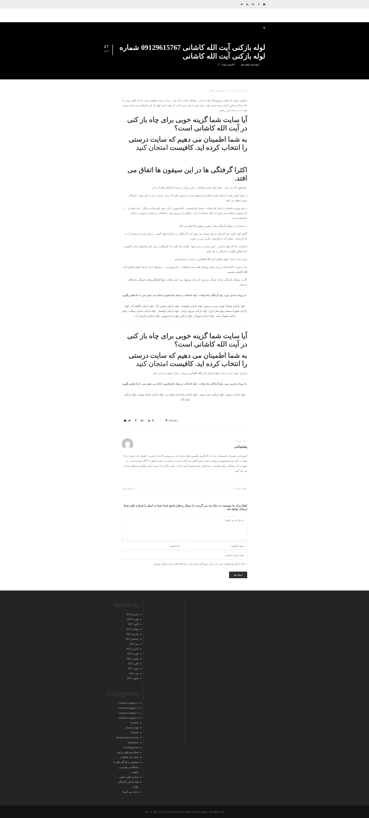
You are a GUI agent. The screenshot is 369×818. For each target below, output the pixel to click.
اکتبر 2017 (133, 624)
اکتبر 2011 (133, 663)
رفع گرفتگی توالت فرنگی (151, 279)
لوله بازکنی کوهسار (191, 306)
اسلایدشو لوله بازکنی (127, 752)
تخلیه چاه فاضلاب (129, 757)
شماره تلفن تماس (129, 776)
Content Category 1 (128, 703)
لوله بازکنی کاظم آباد (142, 306)
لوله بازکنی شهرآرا (204, 315)
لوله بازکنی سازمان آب (147, 315)
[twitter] (242, 4)
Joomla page (132, 727)
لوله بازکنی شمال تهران (150, 394)
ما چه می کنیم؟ (130, 791)
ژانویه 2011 (133, 678)
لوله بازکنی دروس (235, 394)
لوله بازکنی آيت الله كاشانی (213, 259)
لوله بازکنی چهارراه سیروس (177, 315)
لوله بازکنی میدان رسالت (142, 311)
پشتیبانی (240, 446)
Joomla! (134, 732)
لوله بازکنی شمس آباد (167, 306)
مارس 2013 (132, 648)
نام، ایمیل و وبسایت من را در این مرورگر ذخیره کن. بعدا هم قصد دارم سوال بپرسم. (198, 563)
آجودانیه (230, 65)
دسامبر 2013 (132, 638)
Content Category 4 (128, 717)
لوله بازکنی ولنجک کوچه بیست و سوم (224, 306)
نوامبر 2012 (133, 658)
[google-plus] (253, 4)
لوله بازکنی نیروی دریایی (194, 311)
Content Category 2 (128, 707)
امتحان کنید (152, 147)
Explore (135, 722)
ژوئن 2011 (133, 668)
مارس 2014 (132, 634)
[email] (264, 4)
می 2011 (134, 673)
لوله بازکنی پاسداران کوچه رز (181, 394)
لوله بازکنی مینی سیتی (211, 394)
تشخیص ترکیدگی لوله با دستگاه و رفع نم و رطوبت (126, 767)
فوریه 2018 (133, 619)
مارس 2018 (132, 614)
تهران (224, 65)
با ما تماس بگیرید (238, 251)
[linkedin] (247, 4)
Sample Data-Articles (127, 737)
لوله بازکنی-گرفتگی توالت (248, 65)
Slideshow (133, 742)
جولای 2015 (133, 629)
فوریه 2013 (133, 653)
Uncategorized (131, 747)
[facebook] (258, 4)
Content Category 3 (128, 713)
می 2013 (134, 643)
